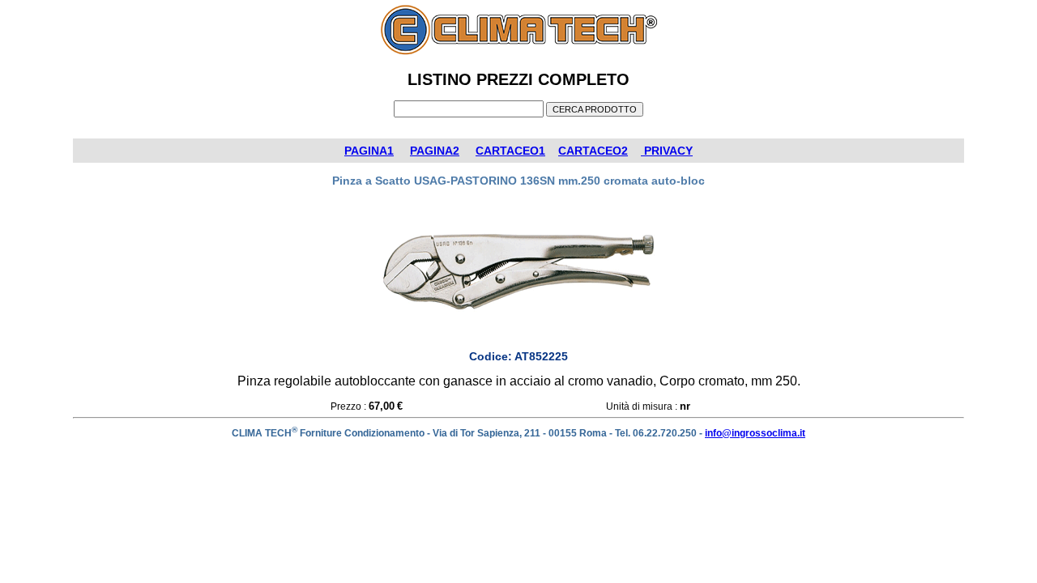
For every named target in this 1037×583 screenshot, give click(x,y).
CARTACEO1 (510, 150)
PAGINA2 (434, 150)
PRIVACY (667, 150)
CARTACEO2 (593, 150)
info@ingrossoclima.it (755, 433)
